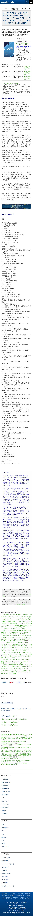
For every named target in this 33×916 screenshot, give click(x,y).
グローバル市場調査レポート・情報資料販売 (17, 902)
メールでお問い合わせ (19, 604)
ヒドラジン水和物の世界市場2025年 (9, 764)
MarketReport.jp (7, 2)
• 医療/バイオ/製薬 (5, 791)
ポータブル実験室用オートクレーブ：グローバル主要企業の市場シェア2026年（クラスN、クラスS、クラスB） (16, 761)
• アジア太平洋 (4, 827)
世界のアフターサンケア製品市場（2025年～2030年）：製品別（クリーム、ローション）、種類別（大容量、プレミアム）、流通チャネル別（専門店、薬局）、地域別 (16, 626)
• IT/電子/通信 (4, 779)
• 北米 (2, 840)
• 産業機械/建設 (5, 785)
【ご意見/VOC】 (20, 893)
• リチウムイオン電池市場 (7, 864)
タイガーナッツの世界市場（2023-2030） (10, 758)
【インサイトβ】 (17, 898)
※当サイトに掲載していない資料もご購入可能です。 (14, 719)
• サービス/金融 (5, 804)
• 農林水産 (3, 810)
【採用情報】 (28, 893)
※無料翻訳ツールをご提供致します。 (10, 722)
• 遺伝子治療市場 (5, 867)
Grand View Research (24, 9)
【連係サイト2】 (8, 898)
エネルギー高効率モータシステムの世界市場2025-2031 (13, 741)
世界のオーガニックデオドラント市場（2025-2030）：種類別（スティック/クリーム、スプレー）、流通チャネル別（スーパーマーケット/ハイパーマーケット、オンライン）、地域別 (16, 616)
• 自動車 (3, 798)
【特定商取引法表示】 (6, 897)
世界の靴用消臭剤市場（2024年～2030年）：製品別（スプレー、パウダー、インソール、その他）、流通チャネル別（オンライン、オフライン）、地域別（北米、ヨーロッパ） (16, 666)
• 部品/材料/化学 (5, 788)
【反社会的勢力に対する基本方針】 (23, 895)
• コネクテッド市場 (5, 873)
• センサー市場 (4, 879)
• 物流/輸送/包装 (5, 807)
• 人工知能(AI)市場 (5, 857)
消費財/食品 (15, 9)
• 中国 (2, 834)
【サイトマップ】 (26, 898)
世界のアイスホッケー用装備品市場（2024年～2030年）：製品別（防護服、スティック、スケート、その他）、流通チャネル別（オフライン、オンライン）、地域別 (16, 661)
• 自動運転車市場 (5, 860)
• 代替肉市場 (4, 870)
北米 (10, 9)
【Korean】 (22, 897)
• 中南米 (3, 843)
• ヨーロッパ (4, 837)
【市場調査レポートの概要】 (9, 893)
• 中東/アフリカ (5, 846)
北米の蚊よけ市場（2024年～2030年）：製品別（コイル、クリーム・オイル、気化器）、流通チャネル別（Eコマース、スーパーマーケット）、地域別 (16, 671)
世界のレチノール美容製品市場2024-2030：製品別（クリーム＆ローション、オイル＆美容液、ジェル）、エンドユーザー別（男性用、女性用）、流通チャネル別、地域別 (16, 632)
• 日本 (2, 831)
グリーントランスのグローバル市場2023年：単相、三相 (14, 763)
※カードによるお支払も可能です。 (9, 725)
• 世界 (2, 824)
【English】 (16, 897)
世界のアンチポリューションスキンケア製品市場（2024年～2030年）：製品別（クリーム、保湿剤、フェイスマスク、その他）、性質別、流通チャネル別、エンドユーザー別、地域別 (16, 621)
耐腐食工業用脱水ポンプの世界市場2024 (10, 743)
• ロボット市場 (4, 876)
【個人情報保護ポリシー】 (7, 895)
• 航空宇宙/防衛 (5, 794)
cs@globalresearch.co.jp (18, 716)
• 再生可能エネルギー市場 (7, 886)
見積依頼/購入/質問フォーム (27, 68)
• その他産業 (4, 813)
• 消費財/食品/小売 (5, 782)
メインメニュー (31, 2)
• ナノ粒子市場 (4, 882)
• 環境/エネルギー (5, 801)
